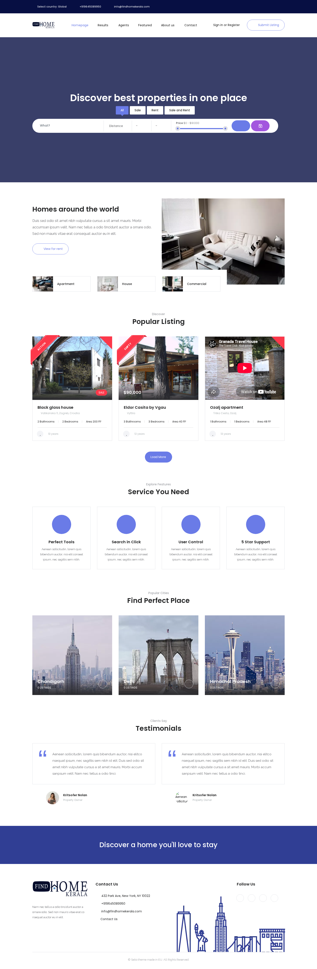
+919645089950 (113, 903)
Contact (190, 25)
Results (103, 25)
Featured (145, 25)
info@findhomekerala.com (121, 911)
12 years (139, 434)
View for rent (53, 249)
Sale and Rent (179, 110)
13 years (52, 434)
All (122, 110)
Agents (123, 25)
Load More (158, 457)
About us (167, 25)
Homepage (80, 25)
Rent (155, 110)
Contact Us (109, 919)
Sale (138, 110)
